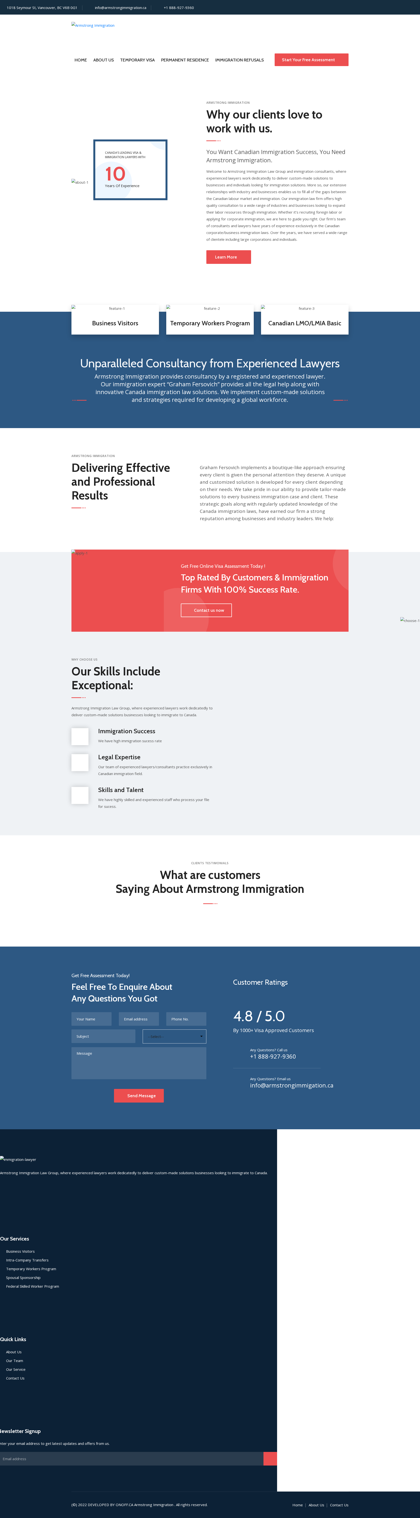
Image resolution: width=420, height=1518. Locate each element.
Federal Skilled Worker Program (32, 1286)
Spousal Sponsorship (23, 1277)
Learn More (226, 257)
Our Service (16, 1369)
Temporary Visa (137, 60)
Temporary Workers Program (210, 323)
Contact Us (15, 1378)
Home (81, 60)
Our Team (14, 1360)
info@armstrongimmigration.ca (120, 7)
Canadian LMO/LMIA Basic (304, 323)
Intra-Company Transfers (27, 1260)
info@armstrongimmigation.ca (291, 1085)
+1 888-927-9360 (273, 1056)
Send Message (141, 1095)
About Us (103, 60)
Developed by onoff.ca (110, 1504)
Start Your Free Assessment (309, 59)
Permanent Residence (185, 60)
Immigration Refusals (239, 60)
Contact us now (209, 610)
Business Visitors (115, 323)
